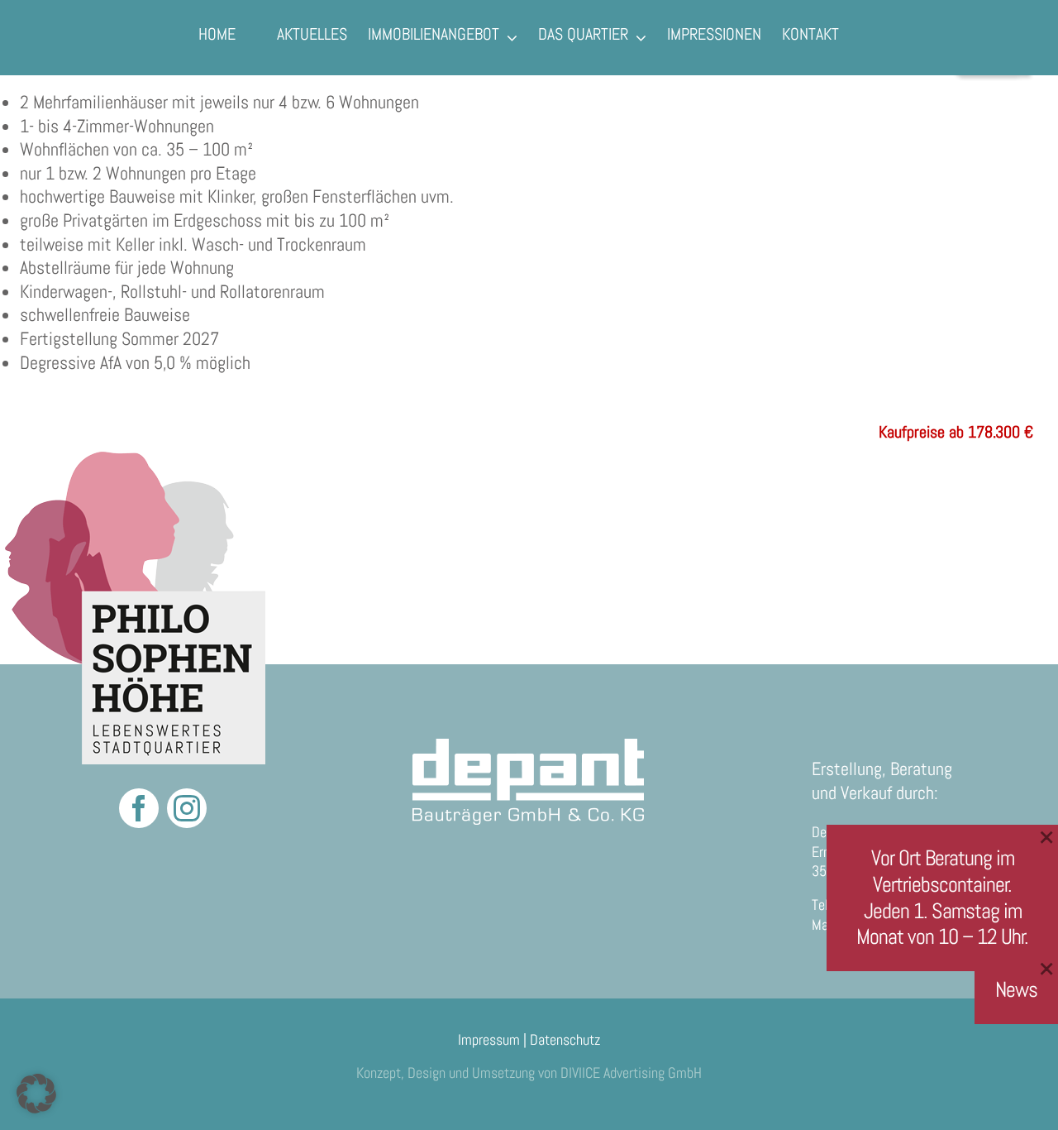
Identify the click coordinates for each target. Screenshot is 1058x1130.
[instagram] (187, 808)
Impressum (489, 1039)
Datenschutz (565, 1039)
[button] (36, 1093)
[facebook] (139, 808)
